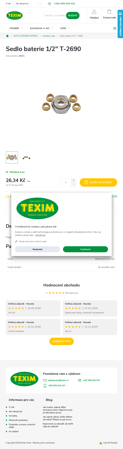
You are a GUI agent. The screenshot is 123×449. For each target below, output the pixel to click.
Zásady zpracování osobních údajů (32, 241)
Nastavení (37, 249)
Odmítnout (40, 235)
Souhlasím (85, 249)
